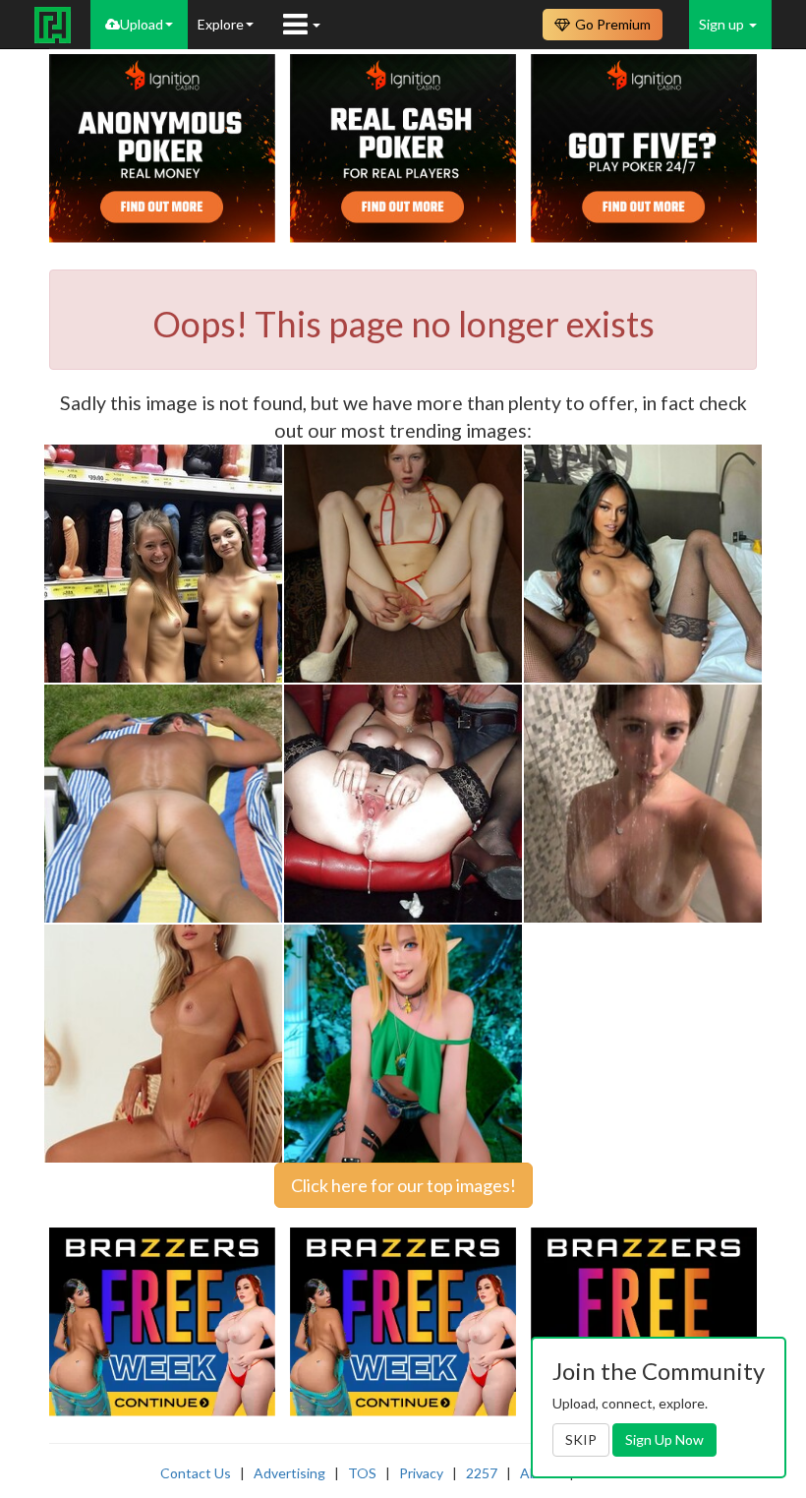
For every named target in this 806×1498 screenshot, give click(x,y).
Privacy (421, 1473)
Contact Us (195, 1473)
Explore (221, 24)
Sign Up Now (664, 1439)
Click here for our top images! (403, 1185)
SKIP (581, 1439)
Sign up (723, 24)
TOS (362, 1473)
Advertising (289, 1473)
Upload (141, 24)
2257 (481, 1473)
